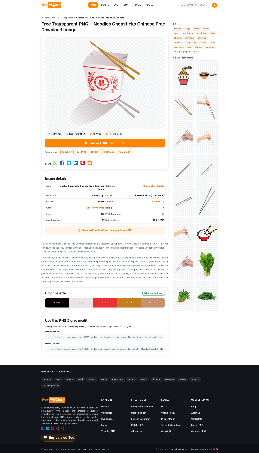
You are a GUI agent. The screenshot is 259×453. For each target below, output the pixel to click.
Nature (104, 379)
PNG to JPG (137, 425)
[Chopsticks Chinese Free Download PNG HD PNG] (183, 264)
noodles (178, 42)
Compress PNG (199, 431)
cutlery (177, 29)
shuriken (202, 38)
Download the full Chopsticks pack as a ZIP (107, 230)
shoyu (206, 29)
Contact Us (196, 419)
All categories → (51, 385)
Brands (143, 379)
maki (196, 51)
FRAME (137, 5)
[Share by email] (90, 164)
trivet (212, 33)
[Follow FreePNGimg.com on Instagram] (57, 428)
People (69, 379)
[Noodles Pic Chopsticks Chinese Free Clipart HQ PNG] (183, 107)
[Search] (214, 5)
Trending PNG (108, 431)
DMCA (164, 407)
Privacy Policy (168, 419)
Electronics (117, 379)
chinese (198, 47)
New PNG (105, 407)
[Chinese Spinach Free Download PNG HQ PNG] (183, 296)
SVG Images (107, 419)
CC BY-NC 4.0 (157, 201)
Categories (106, 413)
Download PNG (107, 143)
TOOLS (149, 5)
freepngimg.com (176, 449)
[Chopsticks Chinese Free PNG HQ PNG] (183, 233)
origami (203, 42)
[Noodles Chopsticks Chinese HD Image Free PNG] (183, 75)
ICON (125, 5)
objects (177, 38)
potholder (189, 38)
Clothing (156, 379)
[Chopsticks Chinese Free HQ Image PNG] (207, 233)
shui (213, 42)
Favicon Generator (140, 419)
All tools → (136, 431)
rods (189, 47)
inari (176, 33)
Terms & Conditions (171, 425)
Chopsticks (149, 186)
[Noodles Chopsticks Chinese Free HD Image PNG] (207, 107)
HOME (93, 5)
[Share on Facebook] (62, 164)
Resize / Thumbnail (118, 152)
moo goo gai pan (182, 51)
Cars (58, 379)
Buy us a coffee (61, 437)
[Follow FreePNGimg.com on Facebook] (43, 428)
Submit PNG (197, 425)
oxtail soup (187, 33)
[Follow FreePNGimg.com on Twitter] (47, 428)
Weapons (169, 379)
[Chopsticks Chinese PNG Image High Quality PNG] (183, 201)
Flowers (91, 379)
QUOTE (105, 5)
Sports (131, 379)
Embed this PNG (52, 344)
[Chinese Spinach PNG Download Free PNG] (207, 296)
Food (80, 379)
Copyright (166, 431)
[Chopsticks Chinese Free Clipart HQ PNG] (183, 170)
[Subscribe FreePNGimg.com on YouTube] (62, 428)
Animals (47, 379)
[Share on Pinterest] (83, 164)
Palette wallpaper (154, 293)
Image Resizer (138, 413)
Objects (160, 186)
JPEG (82, 152)
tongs (187, 29)
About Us (195, 413)
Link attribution (52, 332)
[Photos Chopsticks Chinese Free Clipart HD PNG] (207, 201)
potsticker (201, 33)
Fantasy (182, 379)
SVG (116, 5)
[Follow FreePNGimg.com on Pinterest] (52, 428)
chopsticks (191, 42)
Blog (193, 407)
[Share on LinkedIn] (76, 164)
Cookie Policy (168, 413)
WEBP (68, 152)
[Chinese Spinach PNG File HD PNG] (207, 264)
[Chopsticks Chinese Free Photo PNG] (207, 170)
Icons (104, 425)
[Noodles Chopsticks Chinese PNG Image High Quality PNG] (183, 138)
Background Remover (142, 407)
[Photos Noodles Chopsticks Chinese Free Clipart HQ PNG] (207, 75)
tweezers (178, 47)
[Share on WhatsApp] (55, 164)
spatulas (210, 47)
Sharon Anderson (95, 208)
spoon (196, 29)
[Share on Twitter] (69, 164)
